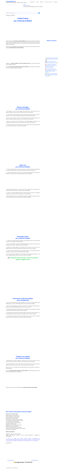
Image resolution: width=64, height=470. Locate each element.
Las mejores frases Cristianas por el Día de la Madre (14, 420)
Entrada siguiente (35, 460)
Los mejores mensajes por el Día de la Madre (13, 422)
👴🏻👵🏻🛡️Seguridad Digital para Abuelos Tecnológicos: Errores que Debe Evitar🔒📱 (51, 59)
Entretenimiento (32, 1)
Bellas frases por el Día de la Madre (12, 413)
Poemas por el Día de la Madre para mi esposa (13, 427)
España (37, 1)
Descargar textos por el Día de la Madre (23, 237)
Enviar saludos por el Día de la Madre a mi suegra (14, 419)
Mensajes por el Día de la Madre (11, 423)
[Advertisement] (23, 55)
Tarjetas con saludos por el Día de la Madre (23, 357)
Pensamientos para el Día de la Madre (12, 426)
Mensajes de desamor (48, 1)
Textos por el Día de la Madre (11, 429)
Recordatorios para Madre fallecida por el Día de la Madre (15, 428)
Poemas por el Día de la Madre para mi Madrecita (23, 299)
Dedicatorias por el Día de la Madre (12, 418)
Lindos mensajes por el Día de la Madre (12, 421)
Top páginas (55, 1)
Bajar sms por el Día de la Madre (23, 166)
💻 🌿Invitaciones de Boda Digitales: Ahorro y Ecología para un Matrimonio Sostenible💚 (51, 74)
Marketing (41, 1)
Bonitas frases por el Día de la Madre (12, 414)
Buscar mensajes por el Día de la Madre (23, 108)
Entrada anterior (10, 460)
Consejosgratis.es (11, 1)
